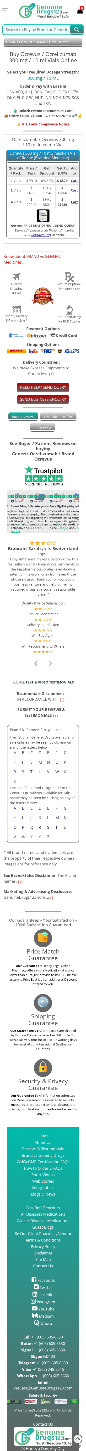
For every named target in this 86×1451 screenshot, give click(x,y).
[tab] (23, 416)
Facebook (46, 1280)
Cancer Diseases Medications (43, 1220)
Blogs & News (43, 1194)
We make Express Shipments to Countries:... (41, 368)
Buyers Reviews (23, 416)
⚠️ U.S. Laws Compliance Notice (43, 124)
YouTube (46, 1309)
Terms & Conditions (43, 1240)
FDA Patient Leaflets (58, 416)
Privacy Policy (43, 1246)
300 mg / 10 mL (43, 78)
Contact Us (43, 1266)
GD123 (43, 1356)
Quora (46, 1323)
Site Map (43, 1259)
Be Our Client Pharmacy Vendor (43, 1233)
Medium (46, 1316)
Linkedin (46, 1294)
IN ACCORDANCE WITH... (41, 696)
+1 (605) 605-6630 (43, 1337)
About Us (43, 1142)
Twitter (45, 1287)
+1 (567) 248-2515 (43, 1369)
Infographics (42, 427)
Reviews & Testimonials (43, 1149)
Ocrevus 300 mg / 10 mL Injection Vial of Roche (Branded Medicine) (43, 155)
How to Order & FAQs (43, 1168)
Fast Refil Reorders (43, 1207)
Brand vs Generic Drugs (43, 1155)
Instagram (45, 1301)
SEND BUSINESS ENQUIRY (43, 399)
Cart (74, 180)
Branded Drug (41, 235)
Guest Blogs (43, 1227)
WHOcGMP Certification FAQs (43, 1161)
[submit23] (76, 29)
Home (11, 42)
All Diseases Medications (43, 1214)
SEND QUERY (65, 225)
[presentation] (10, 510)
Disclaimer (43, 1253)
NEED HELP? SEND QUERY (43, 387)
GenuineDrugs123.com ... (38, 894)
